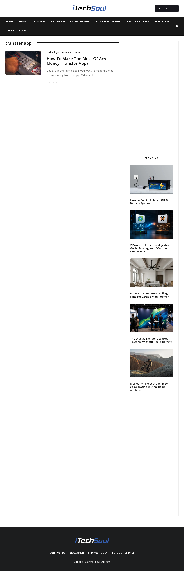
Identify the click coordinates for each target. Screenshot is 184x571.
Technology (14, 30)
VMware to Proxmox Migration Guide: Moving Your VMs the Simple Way (150, 248)
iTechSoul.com (102, 561)
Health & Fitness (138, 21)
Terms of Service (123, 553)
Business (39, 21)
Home (9, 21)
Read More (53, 82)
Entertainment (80, 21)
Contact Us (57, 553)
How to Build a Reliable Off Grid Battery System (150, 201)
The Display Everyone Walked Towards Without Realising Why (151, 340)
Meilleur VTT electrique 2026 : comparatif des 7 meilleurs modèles (149, 387)
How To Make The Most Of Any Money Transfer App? (76, 61)
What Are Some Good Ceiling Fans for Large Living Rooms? (149, 295)
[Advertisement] (151, 98)
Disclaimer (76, 553)
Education (57, 21)
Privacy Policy (98, 553)
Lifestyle (160, 21)
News (22, 21)
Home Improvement (109, 21)
